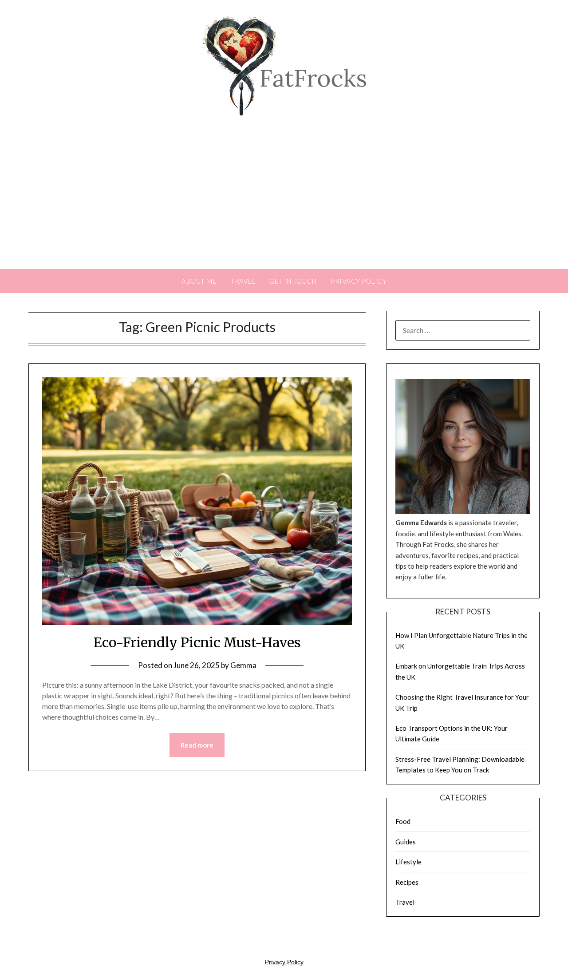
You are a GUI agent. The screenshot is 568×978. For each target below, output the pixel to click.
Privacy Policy (359, 281)
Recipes (406, 882)
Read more (197, 745)
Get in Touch (292, 281)
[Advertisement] (284, 202)
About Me (198, 281)
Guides (405, 842)
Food (402, 821)
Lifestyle (408, 862)
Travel (242, 281)
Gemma (243, 665)
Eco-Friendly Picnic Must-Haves (197, 642)
